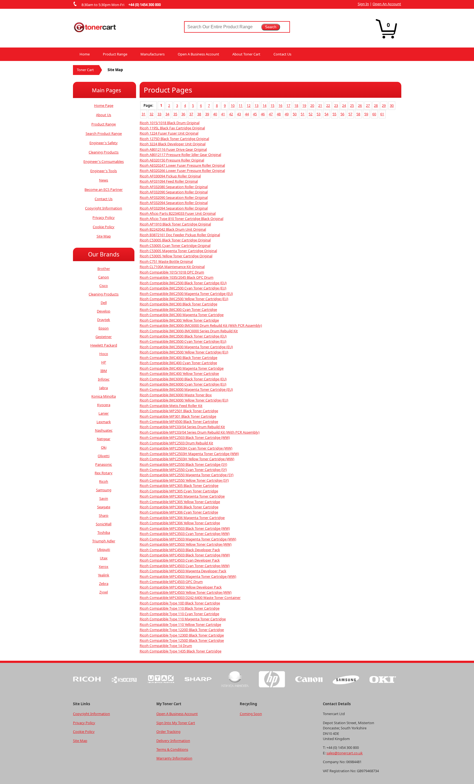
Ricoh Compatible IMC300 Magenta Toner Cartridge (182, 314)
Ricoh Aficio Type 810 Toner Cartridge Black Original (181, 218)
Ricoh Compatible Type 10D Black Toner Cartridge (180, 603)
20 (312, 105)
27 (368, 105)
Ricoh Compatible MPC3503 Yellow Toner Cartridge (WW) (186, 544)
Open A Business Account (198, 54)
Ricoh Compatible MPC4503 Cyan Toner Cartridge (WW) (185, 565)
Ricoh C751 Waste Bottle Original (166, 261)
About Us (103, 114)
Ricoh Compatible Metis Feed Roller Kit (171, 405)
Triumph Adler (103, 541)
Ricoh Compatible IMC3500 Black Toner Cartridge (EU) (183, 336)
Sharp (103, 515)
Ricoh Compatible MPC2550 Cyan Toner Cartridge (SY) (183, 469)
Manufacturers (152, 54)
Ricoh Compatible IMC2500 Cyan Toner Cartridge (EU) (183, 288)
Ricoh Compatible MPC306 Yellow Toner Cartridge (180, 522)
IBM (103, 370)
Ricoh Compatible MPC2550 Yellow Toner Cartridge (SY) (184, 480)
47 (271, 113)
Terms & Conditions (172, 749)
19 (304, 105)
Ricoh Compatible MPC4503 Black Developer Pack (180, 549)
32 (151, 113)
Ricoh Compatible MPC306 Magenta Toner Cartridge (182, 517)
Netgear (103, 438)
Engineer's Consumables (103, 161)
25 (352, 105)
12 (248, 105)
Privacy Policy (103, 217)
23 (336, 105)
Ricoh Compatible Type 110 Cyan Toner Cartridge (179, 613)
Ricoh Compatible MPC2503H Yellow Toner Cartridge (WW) (187, 458)
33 (159, 113)
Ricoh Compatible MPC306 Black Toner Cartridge (179, 506)
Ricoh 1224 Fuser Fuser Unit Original (169, 133)
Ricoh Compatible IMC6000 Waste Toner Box (176, 394)
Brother (103, 268)
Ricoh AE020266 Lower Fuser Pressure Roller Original (182, 170)
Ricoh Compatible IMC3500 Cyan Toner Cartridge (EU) (183, 341)
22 (328, 105)
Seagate (103, 506)
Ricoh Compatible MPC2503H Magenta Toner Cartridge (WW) (189, 453)
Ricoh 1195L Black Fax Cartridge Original (172, 127)
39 (207, 113)
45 (255, 113)
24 (344, 105)
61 (382, 113)
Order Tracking (168, 731)
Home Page (103, 105)
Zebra (103, 583)
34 (167, 113)
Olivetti (103, 455)
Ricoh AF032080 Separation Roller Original (174, 186)
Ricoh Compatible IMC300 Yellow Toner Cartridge (179, 320)
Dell (104, 302)
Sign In (363, 3)
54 (326, 113)
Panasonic (103, 464)
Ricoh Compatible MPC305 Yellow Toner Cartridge (180, 501)
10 (233, 105)
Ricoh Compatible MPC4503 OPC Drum (171, 581)
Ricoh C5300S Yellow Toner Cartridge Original (176, 255)
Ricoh (103, 481)
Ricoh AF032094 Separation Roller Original (174, 202)
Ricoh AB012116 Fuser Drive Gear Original (173, 149)
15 (272, 105)
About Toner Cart (246, 54)
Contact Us (282, 54)
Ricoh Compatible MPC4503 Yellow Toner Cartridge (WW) (186, 592)
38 (199, 113)
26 (360, 105)
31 (143, 113)
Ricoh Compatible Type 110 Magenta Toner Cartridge (183, 618)
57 (350, 113)
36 (183, 113)
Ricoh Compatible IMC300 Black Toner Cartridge (178, 304)
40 (215, 113)
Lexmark (104, 421)
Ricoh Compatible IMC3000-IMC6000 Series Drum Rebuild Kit (189, 330)
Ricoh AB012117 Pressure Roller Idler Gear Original (180, 154)
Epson (103, 328)
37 (191, 113)
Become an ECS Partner (103, 189)
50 (295, 113)
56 (342, 113)
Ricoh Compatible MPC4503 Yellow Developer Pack (181, 587)
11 (240, 105)
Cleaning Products (104, 152)
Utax (104, 558)
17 (288, 105)
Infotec (103, 379)
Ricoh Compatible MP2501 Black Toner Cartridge (179, 410)
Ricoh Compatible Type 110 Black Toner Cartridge (179, 608)
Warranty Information (174, 758)
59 (366, 113)
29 (384, 105)
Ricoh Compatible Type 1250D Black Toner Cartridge (182, 640)
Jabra (103, 387)
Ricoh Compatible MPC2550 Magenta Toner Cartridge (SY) (186, 474)
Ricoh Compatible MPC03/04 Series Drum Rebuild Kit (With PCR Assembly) (199, 432)
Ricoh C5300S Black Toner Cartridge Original (175, 240)
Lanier (103, 413)
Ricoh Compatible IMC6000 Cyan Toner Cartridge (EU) (183, 384)
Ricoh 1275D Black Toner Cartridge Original (174, 138)
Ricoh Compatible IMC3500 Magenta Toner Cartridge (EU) (186, 346)
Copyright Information (103, 208)
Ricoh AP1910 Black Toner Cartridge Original (175, 224)
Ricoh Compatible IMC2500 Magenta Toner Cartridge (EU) (186, 293)
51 (302, 113)
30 (392, 105)
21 (320, 105)
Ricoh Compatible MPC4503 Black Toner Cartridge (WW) (185, 555)
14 (264, 105)
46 (263, 113)
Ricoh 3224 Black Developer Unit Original (172, 143)
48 (279, 113)
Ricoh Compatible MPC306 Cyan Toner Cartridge (179, 512)
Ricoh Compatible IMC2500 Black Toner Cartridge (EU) (183, 282)
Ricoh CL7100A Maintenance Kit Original (172, 266)
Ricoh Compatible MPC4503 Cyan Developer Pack (180, 560)
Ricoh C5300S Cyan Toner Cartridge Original (175, 245)
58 (358, 113)
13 (256, 105)
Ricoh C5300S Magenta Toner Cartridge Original (178, 250)
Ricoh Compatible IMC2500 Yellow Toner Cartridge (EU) (184, 298)
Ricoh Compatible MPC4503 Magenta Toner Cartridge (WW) (188, 576)
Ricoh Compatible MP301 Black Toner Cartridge (178, 416)
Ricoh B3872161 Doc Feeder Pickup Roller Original (180, 234)
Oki (103, 447)
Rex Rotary (103, 472)
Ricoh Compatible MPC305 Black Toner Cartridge (179, 485)
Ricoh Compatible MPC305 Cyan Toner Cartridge (179, 491)
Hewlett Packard (103, 345)
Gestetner (103, 336)
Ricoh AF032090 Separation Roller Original (174, 191)
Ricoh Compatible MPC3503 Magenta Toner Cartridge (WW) (188, 539)
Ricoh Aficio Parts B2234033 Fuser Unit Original (178, 213)
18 (296, 105)
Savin (103, 498)
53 (318, 113)
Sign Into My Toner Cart (175, 722)
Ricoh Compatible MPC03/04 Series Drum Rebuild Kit (182, 426)
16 (280, 105)
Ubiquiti (103, 549)
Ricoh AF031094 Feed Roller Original (169, 181)
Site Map (104, 236)
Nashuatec (103, 430)
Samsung (103, 489)
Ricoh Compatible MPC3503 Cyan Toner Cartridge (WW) (185, 533)
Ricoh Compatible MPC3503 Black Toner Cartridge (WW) (185, 528)
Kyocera (103, 404)
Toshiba (103, 532)
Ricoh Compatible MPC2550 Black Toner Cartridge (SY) (183, 464)
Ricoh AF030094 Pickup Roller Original (170, 176)
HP (103, 362)
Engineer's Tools (103, 170)
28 (376, 105)
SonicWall (103, 523)
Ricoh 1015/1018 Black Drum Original (169, 122)
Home (85, 54)
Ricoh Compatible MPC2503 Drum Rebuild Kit (176, 442)
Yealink (103, 575)
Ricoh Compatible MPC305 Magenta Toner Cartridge (182, 496)
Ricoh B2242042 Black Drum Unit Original (173, 229)
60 (374, 113)
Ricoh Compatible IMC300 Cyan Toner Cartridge (178, 309)
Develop (103, 311)
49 (287, 113)
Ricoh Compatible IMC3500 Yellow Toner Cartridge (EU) (184, 352)
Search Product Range (104, 133)
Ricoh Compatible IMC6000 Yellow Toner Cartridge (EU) (184, 400)
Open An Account (387, 3)
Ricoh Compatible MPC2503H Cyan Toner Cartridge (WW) (186, 448)
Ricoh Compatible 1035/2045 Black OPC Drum (176, 277)
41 (223, 113)
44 (247, 113)
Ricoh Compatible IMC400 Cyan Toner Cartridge (178, 362)
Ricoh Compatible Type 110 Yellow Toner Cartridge (180, 624)
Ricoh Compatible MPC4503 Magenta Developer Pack (183, 570)
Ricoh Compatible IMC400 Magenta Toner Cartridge (182, 368)
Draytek (103, 319)
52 (310, 113)
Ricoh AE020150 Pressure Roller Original (172, 160)
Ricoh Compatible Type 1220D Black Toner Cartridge (182, 629)
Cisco (103, 285)
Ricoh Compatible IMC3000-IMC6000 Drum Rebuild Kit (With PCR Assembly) (201, 325)
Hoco (103, 353)
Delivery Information (173, 740)
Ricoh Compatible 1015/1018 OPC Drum (172, 272)
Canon (103, 277)
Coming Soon (251, 713)
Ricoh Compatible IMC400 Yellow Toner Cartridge (179, 373)
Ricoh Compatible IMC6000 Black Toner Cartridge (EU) (183, 378)
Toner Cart (85, 69)
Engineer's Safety (103, 142)
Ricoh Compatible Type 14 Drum (166, 645)
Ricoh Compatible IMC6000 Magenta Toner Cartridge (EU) (186, 389)
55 (334, 113)
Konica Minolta (103, 396)
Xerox (103, 566)
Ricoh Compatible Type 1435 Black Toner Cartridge (180, 651)
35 (175, 113)
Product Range (115, 54)
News (103, 180)
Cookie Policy (103, 226)
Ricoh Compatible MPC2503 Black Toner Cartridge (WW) (185, 437)
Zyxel (103, 592)
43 (239, 113)
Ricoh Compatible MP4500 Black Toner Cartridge (179, 421)
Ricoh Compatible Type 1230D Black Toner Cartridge (182, 635)
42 (231, 113)
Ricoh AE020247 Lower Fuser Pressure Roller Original (182, 165)
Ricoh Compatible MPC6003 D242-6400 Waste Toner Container (190, 597)
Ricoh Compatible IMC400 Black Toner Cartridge (178, 357)
